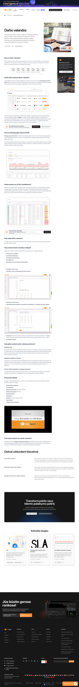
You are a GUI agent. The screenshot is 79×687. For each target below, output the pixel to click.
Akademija (48, 636)
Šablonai (48, 639)
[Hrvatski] (48, 675)
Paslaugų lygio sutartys (11, 389)
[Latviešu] (58, 675)
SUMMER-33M (9, 5)
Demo (5, 632)
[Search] (47, 10)
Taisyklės (8, 398)
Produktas (21, 9)
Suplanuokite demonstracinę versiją (25, 615)
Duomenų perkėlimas (21, 634)
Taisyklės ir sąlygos (29, 682)
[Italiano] (52, 675)
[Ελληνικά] (35, 675)
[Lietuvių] (56, 675)
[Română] (69, 675)
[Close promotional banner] (77, 2)
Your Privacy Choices (50, 684)
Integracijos (6, 639)
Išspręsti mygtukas (10, 393)
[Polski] (65, 675)
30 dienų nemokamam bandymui (21, 441)
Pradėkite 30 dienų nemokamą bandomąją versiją (9, 615)
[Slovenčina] (73, 675)
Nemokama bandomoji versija (55, 9)
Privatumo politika (46, 682)
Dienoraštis (48, 632)
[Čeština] (29, 675)
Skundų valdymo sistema (66, 646)
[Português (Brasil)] (67, 675)
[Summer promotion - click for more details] (39, 3)
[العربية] (25, 675)
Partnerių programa (35, 639)
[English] (38, 675)
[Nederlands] (60, 675)
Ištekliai (27, 9)
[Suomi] (44, 675)
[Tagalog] (49, 677)
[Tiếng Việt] (51, 677)
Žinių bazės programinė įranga (67, 632)
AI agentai (15, 10)
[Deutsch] (33, 675)
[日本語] (54, 675)
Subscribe (71, 661)
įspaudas (33, 641)
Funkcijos (9, 15)
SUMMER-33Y (20, 5)
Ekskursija (6, 642)
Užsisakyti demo (36, 126)
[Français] (46, 675)
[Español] (40, 675)
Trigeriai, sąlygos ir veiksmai (12, 402)
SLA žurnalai (9, 395)
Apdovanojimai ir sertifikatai (37, 634)
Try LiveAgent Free (66, 71)
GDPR (53, 682)
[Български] (27, 675)
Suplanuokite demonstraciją (44, 513)
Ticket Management (18, 46)
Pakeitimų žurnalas (20, 639)
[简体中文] (53, 677)
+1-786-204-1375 (9, 665)
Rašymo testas (49, 641)
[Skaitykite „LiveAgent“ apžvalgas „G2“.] (44, 661)
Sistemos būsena (20, 636)
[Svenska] (47, 677)
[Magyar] (50, 675)
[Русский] (71, 675)
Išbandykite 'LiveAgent (31, 513)
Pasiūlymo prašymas (21, 641)
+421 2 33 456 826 (10, 661)
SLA (32, 34)
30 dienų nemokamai (46, 126)
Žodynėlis (48, 634)
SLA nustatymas (9, 387)
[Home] (4, 15)
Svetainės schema (59, 682)
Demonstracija (67, 9)
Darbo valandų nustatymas (12, 385)
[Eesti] (42, 675)
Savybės (6, 637)
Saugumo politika (38, 682)
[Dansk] (31, 675)
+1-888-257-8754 (10, 663)
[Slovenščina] (45, 677)
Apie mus (33, 632)
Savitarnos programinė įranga (66, 640)
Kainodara (6, 635)
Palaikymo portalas (20, 632)
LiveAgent (19, 117)
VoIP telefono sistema (65, 638)
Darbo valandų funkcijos (18, 15)
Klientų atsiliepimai (35, 636)
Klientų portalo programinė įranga (67, 649)
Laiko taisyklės (9, 400)
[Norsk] (63, 675)
